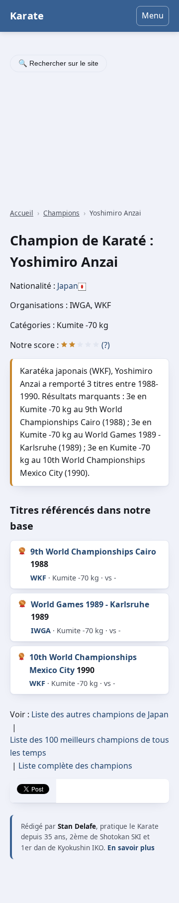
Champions (61, 213)
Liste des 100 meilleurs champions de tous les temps (89, 746)
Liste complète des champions (75, 765)
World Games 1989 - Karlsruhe (90, 604)
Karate (27, 15)
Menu (153, 15)
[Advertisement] (89, 141)
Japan (67, 285)
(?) (105, 344)
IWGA (41, 630)
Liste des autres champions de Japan (100, 714)
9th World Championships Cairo (93, 551)
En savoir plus (131, 847)
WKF (38, 577)
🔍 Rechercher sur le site (58, 63)
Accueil (21, 213)
